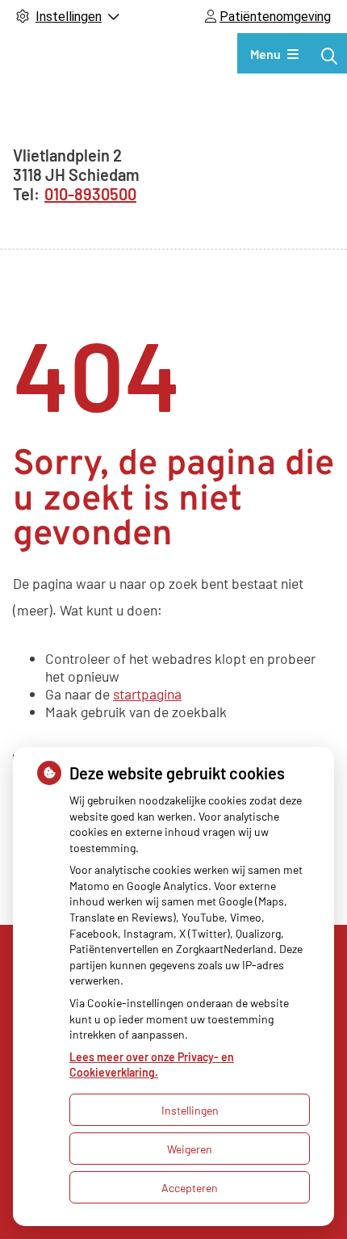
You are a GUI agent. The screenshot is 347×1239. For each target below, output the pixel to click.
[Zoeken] (329, 56)
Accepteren (189, 1188)
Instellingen (190, 1110)
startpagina (147, 694)
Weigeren (189, 1149)
